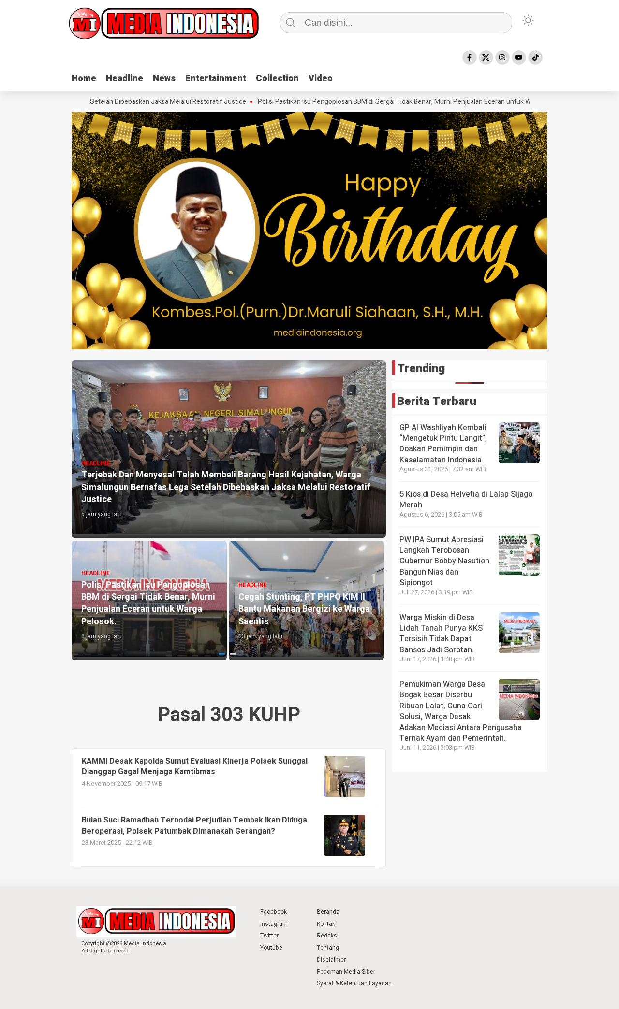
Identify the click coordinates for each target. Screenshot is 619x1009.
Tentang (328, 947)
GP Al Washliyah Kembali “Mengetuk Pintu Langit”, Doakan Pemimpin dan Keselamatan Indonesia (443, 444)
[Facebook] (469, 57)
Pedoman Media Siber (346, 971)
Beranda (328, 912)
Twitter (269, 935)
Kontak (326, 924)
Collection (277, 78)
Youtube (271, 947)
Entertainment (215, 78)
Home (84, 78)
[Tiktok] (535, 57)
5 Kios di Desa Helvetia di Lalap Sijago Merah (465, 500)
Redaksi (328, 935)
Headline (124, 78)
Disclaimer (331, 959)
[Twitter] (486, 57)
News (164, 78)
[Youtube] (519, 57)
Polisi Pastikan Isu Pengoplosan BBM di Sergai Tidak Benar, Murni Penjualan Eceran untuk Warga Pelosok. (366, 102)
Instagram (274, 924)
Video (321, 78)
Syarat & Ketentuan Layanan (354, 983)
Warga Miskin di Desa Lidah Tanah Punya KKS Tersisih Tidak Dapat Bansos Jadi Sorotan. (441, 634)
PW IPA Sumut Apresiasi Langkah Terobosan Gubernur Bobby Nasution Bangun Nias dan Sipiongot (444, 561)
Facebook (273, 912)
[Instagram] (502, 57)
